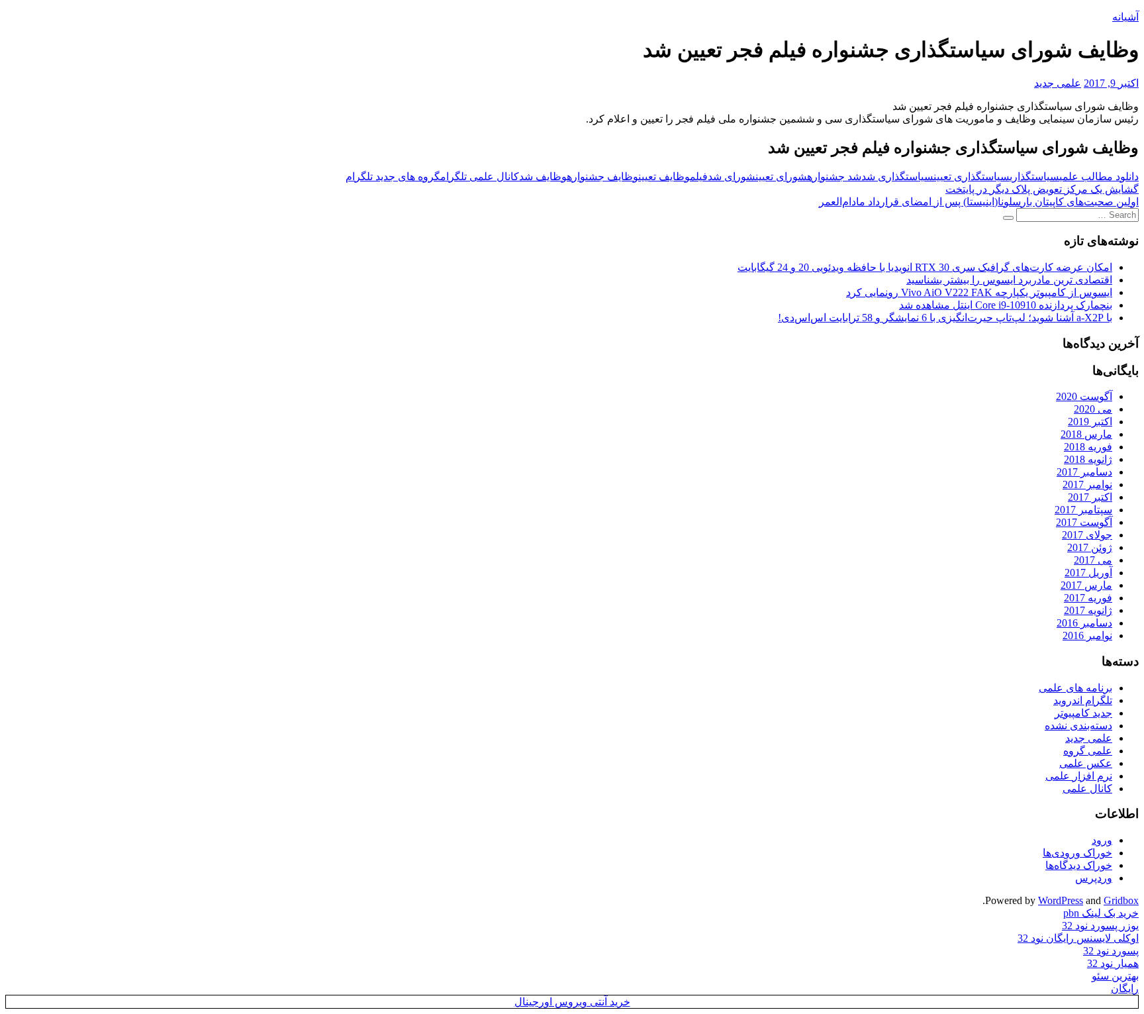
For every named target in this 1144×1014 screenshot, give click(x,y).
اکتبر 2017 (1090, 497)
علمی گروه (1087, 750)
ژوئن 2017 (1089, 547)
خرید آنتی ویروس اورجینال (572, 1001)
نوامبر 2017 (1087, 484)
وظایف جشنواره (602, 176)
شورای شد (731, 176)
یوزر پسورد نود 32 (1100, 925)
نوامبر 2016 (1087, 635)
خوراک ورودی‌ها (1077, 852)
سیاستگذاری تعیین (971, 176)
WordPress (1060, 900)
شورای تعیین (781, 176)
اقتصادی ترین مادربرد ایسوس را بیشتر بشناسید (1009, 279)
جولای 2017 (1087, 534)
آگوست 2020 (1084, 396)
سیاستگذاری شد (897, 176)
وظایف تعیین (664, 176)
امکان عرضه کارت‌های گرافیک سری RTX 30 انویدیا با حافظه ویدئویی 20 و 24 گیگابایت (925, 267)
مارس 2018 (1086, 434)
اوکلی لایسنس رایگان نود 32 (1078, 938)
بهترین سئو (1115, 976)
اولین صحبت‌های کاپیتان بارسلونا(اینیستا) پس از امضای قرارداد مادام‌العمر (979, 201)
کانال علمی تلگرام (479, 176)
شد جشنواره (834, 176)
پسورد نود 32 (1111, 950)
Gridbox (1121, 900)
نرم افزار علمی (1078, 776)
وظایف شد (543, 176)
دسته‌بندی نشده (1078, 725)
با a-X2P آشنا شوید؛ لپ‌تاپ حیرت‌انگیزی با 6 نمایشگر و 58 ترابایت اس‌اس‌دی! (945, 317)
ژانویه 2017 (1088, 610)
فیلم (699, 176)
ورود (1102, 840)
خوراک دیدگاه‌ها (1078, 865)
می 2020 (1093, 409)
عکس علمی (1085, 763)
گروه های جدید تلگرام (393, 176)
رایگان (1125, 988)
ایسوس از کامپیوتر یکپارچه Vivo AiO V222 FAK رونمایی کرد (979, 292)
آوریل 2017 (1088, 572)
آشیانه (1125, 17)
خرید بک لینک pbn (1101, 913)
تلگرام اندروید (1082, 700)
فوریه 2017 (1088, 597)
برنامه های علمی (1075, 687)
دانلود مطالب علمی (1099, 176)
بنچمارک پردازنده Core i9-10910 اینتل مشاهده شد (1005, 305)
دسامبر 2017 (1084, 472)
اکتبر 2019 (1090, 421)
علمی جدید (1057, 83)
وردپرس (1093, 878)
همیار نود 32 (1113, 963)
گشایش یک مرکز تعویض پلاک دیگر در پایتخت (1042, 189)
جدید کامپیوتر (1083, 713)
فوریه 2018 (1088, 446)
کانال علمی (1087, 788)
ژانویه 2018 (1088, 459)
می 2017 (1093, 560)
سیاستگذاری (1034, 176)
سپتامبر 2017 (1083, 509)
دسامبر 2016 (1084, 623)
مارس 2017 (1086, 585)
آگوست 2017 (1084, 522)
